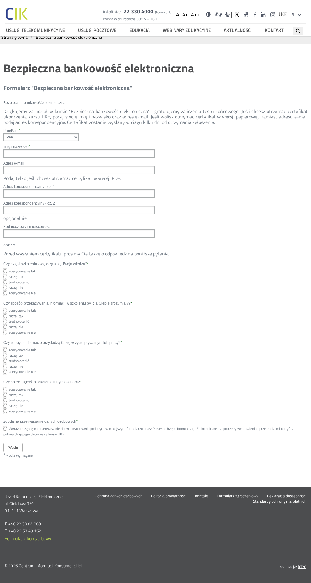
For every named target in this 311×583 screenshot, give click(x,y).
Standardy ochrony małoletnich (279, 501)
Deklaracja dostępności (286, 496)
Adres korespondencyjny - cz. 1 (29, 187)
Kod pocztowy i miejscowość (26, 227)
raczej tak (16, 276)
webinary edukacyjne (187, 30)
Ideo (302, 566)
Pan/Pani (11, 130)
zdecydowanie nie (22, 293)
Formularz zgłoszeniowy (237, 496)
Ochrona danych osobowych (118, 496)
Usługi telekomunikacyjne (35, 30)
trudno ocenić (19, 282)
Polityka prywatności (168, 496)
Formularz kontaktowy (28, 538)
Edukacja (139, 30)
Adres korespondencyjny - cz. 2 (29, 203)
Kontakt (274, 30)
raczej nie (16, 287)
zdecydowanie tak (22, 271)
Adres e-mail (13, 163)
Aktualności (238, 30)
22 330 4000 (138, 11)
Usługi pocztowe (97, 30)
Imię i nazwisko (16, 147)
